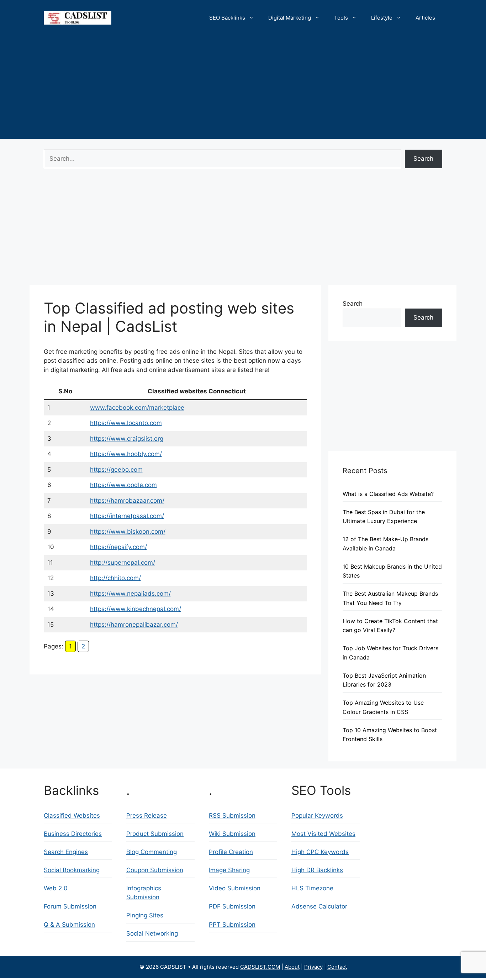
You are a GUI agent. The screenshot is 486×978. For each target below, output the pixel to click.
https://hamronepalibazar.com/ (134, 624)
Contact (337, 966)
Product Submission (155, 833)
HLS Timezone (312, 888)
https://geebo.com (116, 469)
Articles (425, 17)
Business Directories (73, 833)
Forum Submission (70, 906)
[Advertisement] (243, 89)
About (292, 966)
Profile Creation (231, 851)
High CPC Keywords (320, 851)
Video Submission (234, 888)
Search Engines (66, 851)
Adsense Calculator (319, 906)
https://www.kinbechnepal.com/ (135, 608)
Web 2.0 (56, 888)
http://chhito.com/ (115, 577)
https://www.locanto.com (126, 422)
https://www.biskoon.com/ (127, 531)
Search (423, 158)
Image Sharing (229, 870)
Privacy (313, 966)
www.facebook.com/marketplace (137, 407)
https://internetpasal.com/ (127, 515)
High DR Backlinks (317, 870)
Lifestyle (381, 17)
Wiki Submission (232, 833)
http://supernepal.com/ (122, 562)
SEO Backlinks (227, 17)
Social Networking (152, 933)
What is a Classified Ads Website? (388, 493)
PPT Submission (232, 924)
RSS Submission (232, 815)
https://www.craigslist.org (126, 438)
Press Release (146, 815)
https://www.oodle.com (123, 484)
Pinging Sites (144, 915)
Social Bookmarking (72, 870)
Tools (341, 17)
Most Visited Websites (323, 833)
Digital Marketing (289, 17)
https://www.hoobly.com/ (126, 453)
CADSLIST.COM (260, 966)
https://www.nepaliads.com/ (130, 593)
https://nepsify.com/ (118, 546)
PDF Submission (232, 906)
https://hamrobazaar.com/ (127, 500)
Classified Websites (72, 815)
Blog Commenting (151, 851)
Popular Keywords (317, 815)
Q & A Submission (69, 924)
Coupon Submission (154, 870)
